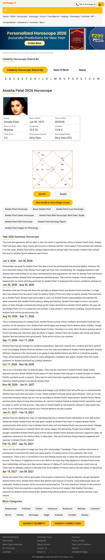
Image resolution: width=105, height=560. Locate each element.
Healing (64, 16)
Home (5, 16)
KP (92, 16)
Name (82, 70)
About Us (41, 552)
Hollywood (52, 508)
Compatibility (9, 22)
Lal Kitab (85, 16)
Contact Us (42, 548)
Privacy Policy (78, 540)
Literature (95, 508)
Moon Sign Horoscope (13, 544)
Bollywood (67, 508)
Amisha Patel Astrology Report (52, 221)
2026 (12, 16)
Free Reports (53, 16)
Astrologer (33, 515)
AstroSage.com (66, 557)
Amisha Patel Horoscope (16, 209)
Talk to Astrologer (85, 4)
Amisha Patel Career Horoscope (19, 215)
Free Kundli (8, 540)
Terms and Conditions (81, 544)
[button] (8, 38)
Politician (26, 508)
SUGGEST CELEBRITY (34, 523)
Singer (46, 515)
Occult (43, 16)
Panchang (74, 16)
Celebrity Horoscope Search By (25, 70)
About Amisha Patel (42, 209)
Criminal (20, 515)
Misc (42, 22)
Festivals (34, 22)
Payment (76, 537)
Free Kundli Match (11, 537)
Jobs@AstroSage (80, 552)
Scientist (59, 515)
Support (75, 548)
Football (72, 515)
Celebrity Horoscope (19, 53)
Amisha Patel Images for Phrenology (21, 228)
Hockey (84, 515)
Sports (8, 515)
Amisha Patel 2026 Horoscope (19, 221)
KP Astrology (9, 548)
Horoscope (22, 16)
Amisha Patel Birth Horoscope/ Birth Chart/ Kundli (61, 215)
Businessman (11, 508)
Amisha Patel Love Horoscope (69, 209)
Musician (81, 508)
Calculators (22, 22)
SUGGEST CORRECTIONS (68, 523)
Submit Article (43, 544)
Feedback (41, 540)
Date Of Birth (61, 70)
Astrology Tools (44, 537)
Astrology (33, 16)
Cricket (39, 508)
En (100, 4)
